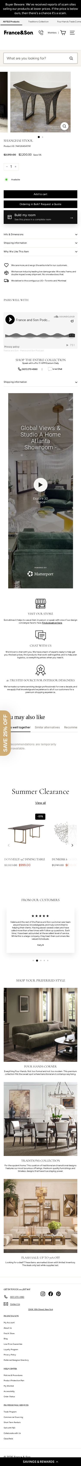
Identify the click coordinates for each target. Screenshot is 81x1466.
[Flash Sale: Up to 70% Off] (40, 1216)
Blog (6, 1338)
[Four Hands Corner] (40, 1025)
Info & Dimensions (13, 234)
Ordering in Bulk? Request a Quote (41, 204)
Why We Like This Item (16, 251)
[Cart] (63, 32)
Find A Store (9, 1333)
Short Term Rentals (12, 1422)
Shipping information (15, 242)
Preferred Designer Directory (16, 1360)
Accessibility (9, 1391)
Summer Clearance (40, 791)
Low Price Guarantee (13, 1344)
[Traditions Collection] (40, 1119)
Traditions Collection (38, 21)
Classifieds (8, 1438)
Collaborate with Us (12, 1433)
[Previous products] (8, 845)
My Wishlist (9, 1386)
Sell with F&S (9, 1428)
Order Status (9, 1396)
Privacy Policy (10, 1354)
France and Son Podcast (32, 350)
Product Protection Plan (14, 1380)
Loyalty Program (11, 1349)
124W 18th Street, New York (40, 1309)
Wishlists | (53, 32)
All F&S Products (11, 21)
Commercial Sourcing (13, 1417)
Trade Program (10, 1411)
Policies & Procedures (13, 1375)
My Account (9, 1322)
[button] (40, 1461)
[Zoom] (64, 126)
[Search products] (71, 58)
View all (40, 803)
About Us (8, 1328)
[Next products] (72, 845)
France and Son (11, 350)
